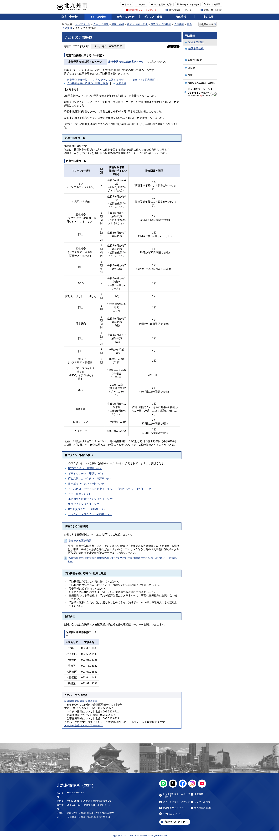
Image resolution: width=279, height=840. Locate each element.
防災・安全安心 (71, 16)
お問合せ (121, 83)
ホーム (127, 4)
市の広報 (208, 16)
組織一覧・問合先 (213, 10)
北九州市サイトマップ (174, 808)
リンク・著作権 (202, 802)
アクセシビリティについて (176, 802)
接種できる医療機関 (143, 79)
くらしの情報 (98, 16)
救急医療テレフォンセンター (144, 10)
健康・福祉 (117, 24)
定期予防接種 (196, 42)
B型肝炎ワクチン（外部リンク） (87, 509)
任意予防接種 (196, 48)
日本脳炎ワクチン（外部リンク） (87, 483)
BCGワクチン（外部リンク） (85, 468)
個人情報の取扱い (203, 808)
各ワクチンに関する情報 (109, 79)
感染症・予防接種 (160, 24)
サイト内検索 (213, 4)
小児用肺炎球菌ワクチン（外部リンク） (91, 499)
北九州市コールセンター (181, 10)
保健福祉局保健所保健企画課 (81, 701)
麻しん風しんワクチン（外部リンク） (90, 478)
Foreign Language (189, 4)
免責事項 (198, 794)
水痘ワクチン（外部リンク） (85, 504)
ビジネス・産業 (153, 16)
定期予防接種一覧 (77, 79)
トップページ (82, 24)
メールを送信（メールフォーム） (83, 725)
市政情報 (181, 16)
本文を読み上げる (163, 4)
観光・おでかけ (126, 16)
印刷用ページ (206, 24)
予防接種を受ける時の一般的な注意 (87, 83)
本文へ (142, 4)
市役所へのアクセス (176, 821)
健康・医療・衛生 (137, 24)
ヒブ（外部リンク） (79, 493)
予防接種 (179, 24)
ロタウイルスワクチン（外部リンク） (90, 514)
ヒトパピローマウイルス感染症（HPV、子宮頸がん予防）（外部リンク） (111, 488)
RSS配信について (172, 813)
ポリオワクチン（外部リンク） (86, 473)
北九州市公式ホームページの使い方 (176, 795)
